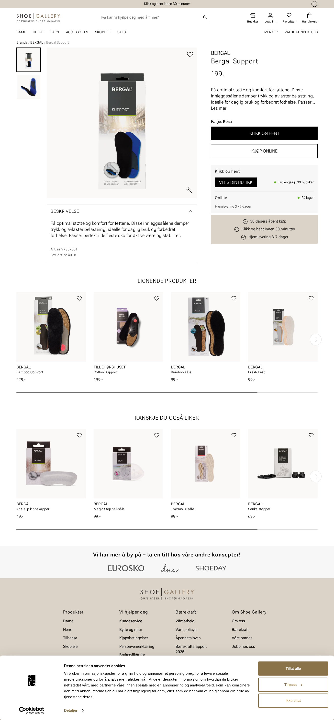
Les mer (218, 108)
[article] (51, 334)
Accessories (77, 32)
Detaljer (71, 710)
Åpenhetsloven (188, 638)
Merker (271, 32)
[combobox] (150, 17)
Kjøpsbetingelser (133, 638)
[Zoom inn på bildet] (189, 190)
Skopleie (103, 32)
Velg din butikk (236, 182)
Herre (38, 32)
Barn (54, 32)
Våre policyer (187, 629)
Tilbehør (70, 638)
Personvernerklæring (136, 646)
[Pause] (314, 4)
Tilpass (290, 684)
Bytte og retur (130, 629)
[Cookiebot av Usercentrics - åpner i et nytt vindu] (31, 710)
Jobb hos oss (243, 646)
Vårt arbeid (185, 621)
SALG (121, 32)
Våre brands (242, 638)
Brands (21, 42)
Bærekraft (240, 629)
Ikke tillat (293, 700)
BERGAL (36, 42)
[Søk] (205, 17)
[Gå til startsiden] (38, 17)
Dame (21, 32)
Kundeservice (130, 621)
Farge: (221, 121)
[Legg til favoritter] (190, 54)
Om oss (238, 621)
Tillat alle (293, 668)
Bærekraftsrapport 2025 (191, 649)
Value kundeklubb (301, 32)
